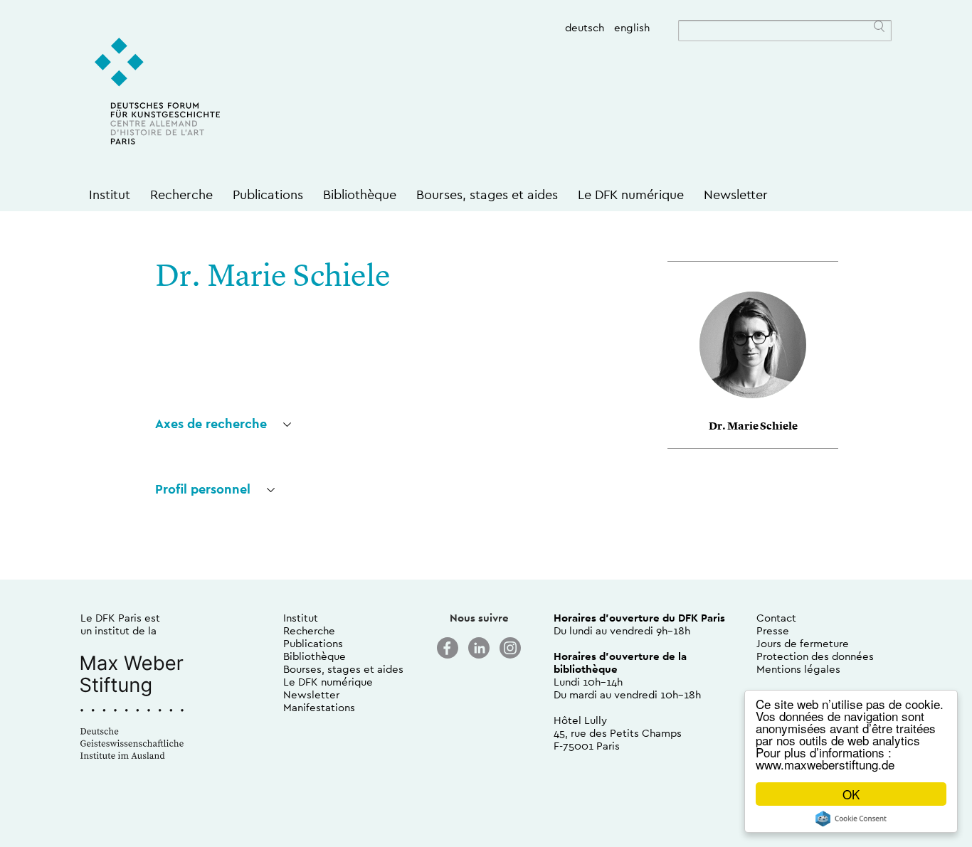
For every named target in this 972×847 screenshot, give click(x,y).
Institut (109, 194)
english (632, 27)
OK (851, 794)
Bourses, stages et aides (487, 194)
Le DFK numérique (631, 194)
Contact (776, 617)
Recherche (181, 194)
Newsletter (736, 194)
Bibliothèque (359, 194)
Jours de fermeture (802, 643)
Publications (268, 194)
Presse (772, 630)
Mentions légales (798, 669)
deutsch (584, 27)
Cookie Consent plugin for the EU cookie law (851, 818)
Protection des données (815, 656)
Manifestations (319, 707)
